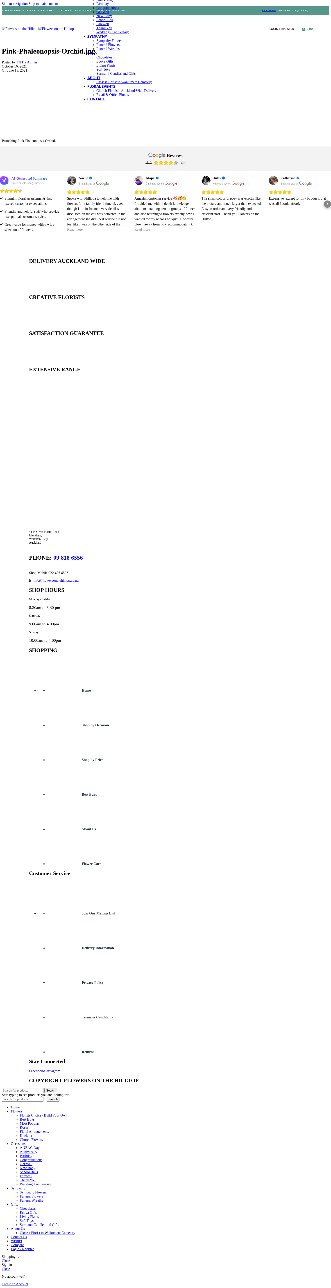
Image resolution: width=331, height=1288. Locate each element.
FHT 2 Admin (27, 62)
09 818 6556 (68, 557)
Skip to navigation (15, 4)
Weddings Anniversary (112, 32)
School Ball (104, 20)
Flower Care (91, 864)
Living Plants (105, 65)
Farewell (102, 24)
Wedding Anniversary (35, 1184)
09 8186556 (269, 10)
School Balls (29, 1172)
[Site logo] (20, 29)
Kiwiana (26, 1135)
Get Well (102, 12)
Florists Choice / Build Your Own (44, 1115)
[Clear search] (45, 1099)
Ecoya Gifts (104, 61)
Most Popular (29, 1123)
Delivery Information (97, 948)
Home (86, 690)
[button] (3, 204)
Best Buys (89, 794)
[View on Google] (71, 180)
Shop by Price (92, 760)
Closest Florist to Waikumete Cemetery (124, 82)
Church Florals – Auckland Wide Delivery (126, 90)
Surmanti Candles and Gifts (116, 73)
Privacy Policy (92, 982)
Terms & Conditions (97, 1017)
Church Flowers (31, 1140)
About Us (88, 829)
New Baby (104, 16)
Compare (17, 1245)
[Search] (299, 28)
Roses (24, 1127)
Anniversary (28, 1152)
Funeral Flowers (108, 45)
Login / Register (22, 1249)
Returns (87, 1052)
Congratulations (107, 8)
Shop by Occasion (95, 725)
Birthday (102, 4)
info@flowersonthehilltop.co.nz (56, 580)
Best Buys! (28, 1119)
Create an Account (15, 1284)
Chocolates (104, 57)
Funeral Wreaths (108, 49)
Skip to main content (43, 4)
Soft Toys (103, 69)
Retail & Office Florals (112, 95)
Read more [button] (75, 229)
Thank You (104, 28)
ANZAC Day (30, 1148)
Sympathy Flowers (109, 41)
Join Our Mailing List (98, 913)
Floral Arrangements (34, 1131)
